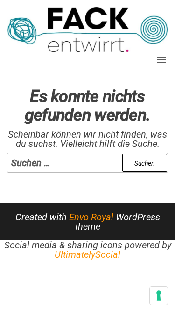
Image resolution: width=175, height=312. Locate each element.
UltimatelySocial (87, 254)
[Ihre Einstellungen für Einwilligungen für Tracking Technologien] (159, 296)
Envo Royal (91, 217)
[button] (161, 59)
